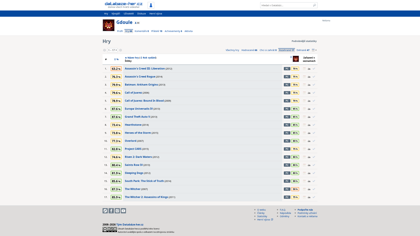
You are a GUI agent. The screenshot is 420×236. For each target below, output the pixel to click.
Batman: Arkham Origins (141, 84)
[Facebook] (111, 210)
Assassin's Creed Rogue (140, 76)
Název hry (133, 57)
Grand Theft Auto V (137, 116)
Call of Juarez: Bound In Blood (144, 100)
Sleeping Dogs (134, 173)
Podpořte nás (305, 209)
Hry (106, 13)
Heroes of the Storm (138, 133)
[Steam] (105, 210)
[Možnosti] (314, 50)
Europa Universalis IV (139, 108)
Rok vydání (149, 57)
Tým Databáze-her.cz (129, 224)
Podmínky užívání (307, 213)
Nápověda (285, 213)
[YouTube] (123, 210)
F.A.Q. (283, 209)
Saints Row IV (134, 165)
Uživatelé (129, 13)
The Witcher (132, 189)
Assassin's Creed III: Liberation (145, 68)
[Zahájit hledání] (314, 5)
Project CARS (133, 149)
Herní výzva (155, 13)
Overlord (130, 141)
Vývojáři (116, 13)
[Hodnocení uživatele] (294, 59)
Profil (120, 31)
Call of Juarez (133, 92)
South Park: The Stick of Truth (144, 181)
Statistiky (262, 216)
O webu (261, 209)
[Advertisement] (335, 71)
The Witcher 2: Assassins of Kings (146, 197)
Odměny (284, 216)
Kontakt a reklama (307, 216)
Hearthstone (133, 125)
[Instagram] (117, 210)
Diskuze (141, 13)
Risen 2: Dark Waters (138, 157)
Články (260, 213)
